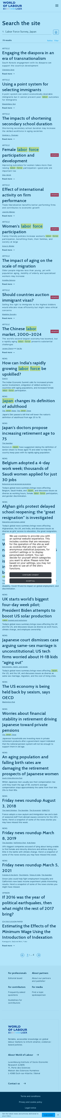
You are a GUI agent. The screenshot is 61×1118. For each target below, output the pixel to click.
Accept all (30, 581)
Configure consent (30, 575)
